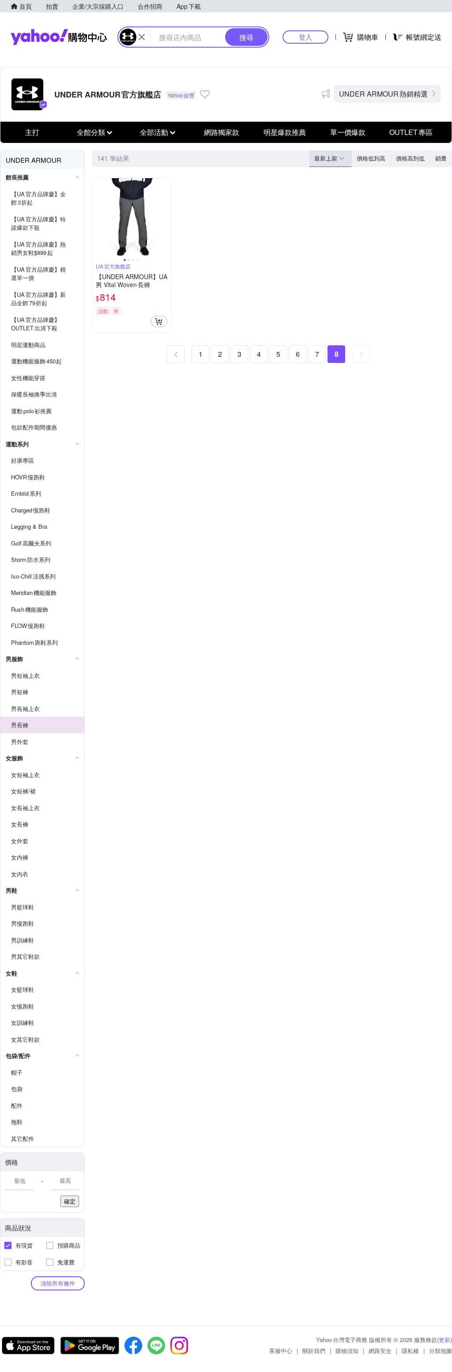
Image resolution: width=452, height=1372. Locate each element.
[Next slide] (165, 217)
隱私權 (410, 1350)
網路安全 (380, 1350)
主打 (32, 132)
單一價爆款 (347, 132)
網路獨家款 (221, 132)
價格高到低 (410, 158)
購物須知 (346, 1350)
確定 (69, 1201)
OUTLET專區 (411, 132)
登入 (305, 36)
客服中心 (280, 1350)
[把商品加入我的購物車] (159, 321)
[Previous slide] (98, 217)
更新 (444, 1339)
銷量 (441, 158)
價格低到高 (371, 158)
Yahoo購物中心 (59, 37)
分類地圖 (440, 1350)
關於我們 (313, 1350)
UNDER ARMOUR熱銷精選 (383, 94)
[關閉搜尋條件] (141, 37)
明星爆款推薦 (285, 132)
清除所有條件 (58, 1283)
